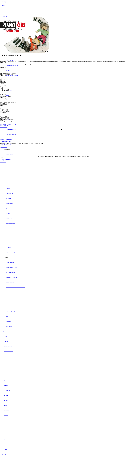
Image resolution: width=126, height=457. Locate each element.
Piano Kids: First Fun (3, 149)
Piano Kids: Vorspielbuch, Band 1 (5, 133)
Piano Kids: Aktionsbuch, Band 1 (5, 141)
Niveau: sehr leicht (3, 124)
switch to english (2, 5)
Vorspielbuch (47, 65)
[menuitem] (64, 203)
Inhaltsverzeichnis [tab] (3, 67)
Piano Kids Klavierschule (4, 125)
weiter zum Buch (2, 136)
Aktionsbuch (21, 65)
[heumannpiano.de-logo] (8, 10)
